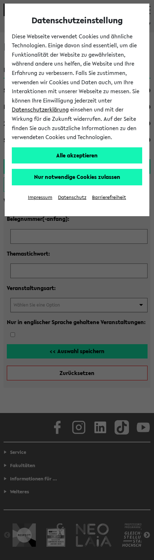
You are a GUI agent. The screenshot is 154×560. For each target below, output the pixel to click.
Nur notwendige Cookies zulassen (77, 177)
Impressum (40, 197)
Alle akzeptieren (77, 155)
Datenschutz (72, 197)
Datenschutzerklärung (40, 109)
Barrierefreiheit (109, 197)
